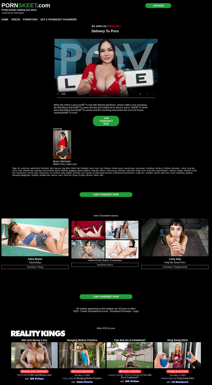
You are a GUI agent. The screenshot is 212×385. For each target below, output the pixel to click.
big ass (58, 168)
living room (141, 170)
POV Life (113, 26)
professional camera (102, 173)
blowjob (84, 168)
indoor (102, 170)
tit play (82, 175)
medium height (176, 170)
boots (91, 168)
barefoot (45, 168)
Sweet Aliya (35, 262)
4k (19, 168)
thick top (67, 175)
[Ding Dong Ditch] (177, 367)
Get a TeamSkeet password (59, 19)
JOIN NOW (158, 5)
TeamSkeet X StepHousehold (175, 267)
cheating (150, 168)
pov (83, 173)
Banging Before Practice (82, 340)
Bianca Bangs (132, 375)
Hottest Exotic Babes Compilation (105, 260)
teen (61, 175)
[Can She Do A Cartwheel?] (130, 367)
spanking (180, 173)
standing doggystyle (21, 175)
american (25, 168)
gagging (72, 170)
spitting (189, 173)
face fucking (48, 170)
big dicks (66, 168)
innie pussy (112, 170)
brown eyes (117, 168)
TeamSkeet (18, 13)
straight (34, 175)
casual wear (129, 168)
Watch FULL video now (65, 164)
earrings (38, 170)
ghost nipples (84, 170)
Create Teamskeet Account (94, 311)
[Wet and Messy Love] (34, 367)
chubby (166, 168)
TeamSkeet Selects (105, 265)
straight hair (44, 175)
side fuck (165, 173)
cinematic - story (178, 168)
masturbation (162, 170)
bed (51, 168)
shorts (157, 173)
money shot (32, 173)
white (96, 175)
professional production (123, 173)
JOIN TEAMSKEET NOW (106, 121)
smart (172, 173)
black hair (75, 168)
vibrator (89, 175)
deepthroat (28, 170)
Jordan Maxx (167, 378)
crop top (191, 168)
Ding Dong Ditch (177, 340)
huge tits (95, 170)
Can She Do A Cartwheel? (130, 340)
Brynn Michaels (62, 161)
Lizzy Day (175, 259)
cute (20, 170)
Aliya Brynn (35, 259)
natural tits (44, 173)
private (89, 173)
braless (107, 168)
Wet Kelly (22, 375)
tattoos (54, 175)
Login (136, 311)
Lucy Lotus (68, 378)
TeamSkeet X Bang (35, 267)
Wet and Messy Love (34, 340)
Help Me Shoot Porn (175, 262)
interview (131, 170)
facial (57, 170)
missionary (21, 173)
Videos (15, 19)
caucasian (140, 168)
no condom (55, 173)
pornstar (76, 173)
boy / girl (99, 168)
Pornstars (30, 19)
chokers (158, 168)
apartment (35, 168)
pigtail (69, 173)
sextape (149, 173)
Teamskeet (104, 215)
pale (63, 173)
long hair (151, 170)
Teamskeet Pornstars (120, 311)
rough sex (140, 173)
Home (4, 19)
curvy (14, 170)
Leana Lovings (115, 375)
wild (101, 175)
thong (75, 175)
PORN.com (25, 5)
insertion (122, 170)
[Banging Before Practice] (82, 367)
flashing (64, 170)
